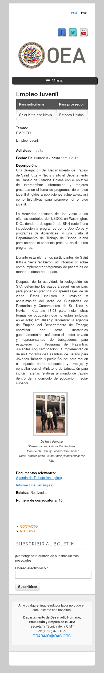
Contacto (29, 526)
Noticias (27, 530)
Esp (84, 13)
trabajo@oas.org (52, 635)
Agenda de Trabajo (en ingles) (39, 477)
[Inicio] (52, 67)
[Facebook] (62, 35)
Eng (74, 13)
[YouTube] (83, 35)
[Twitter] (73, 35)
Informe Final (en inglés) (34, 484)
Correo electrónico (31, 568)
